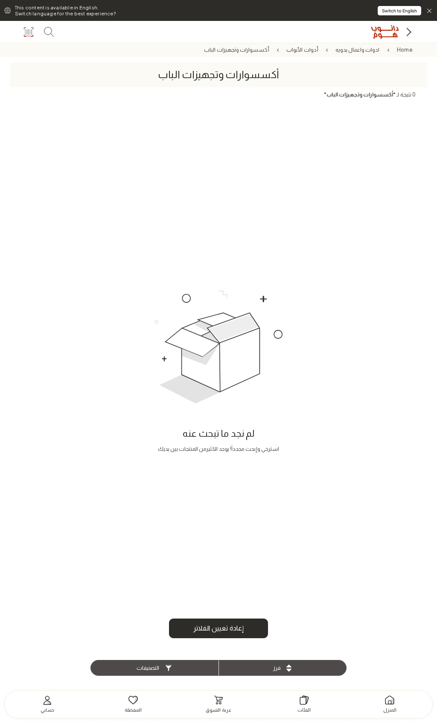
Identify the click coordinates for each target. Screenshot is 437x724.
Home (405, 50)
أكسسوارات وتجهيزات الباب (236, 50)
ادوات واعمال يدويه (357, 50)
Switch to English (399, 10)
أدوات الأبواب (302, 50)
